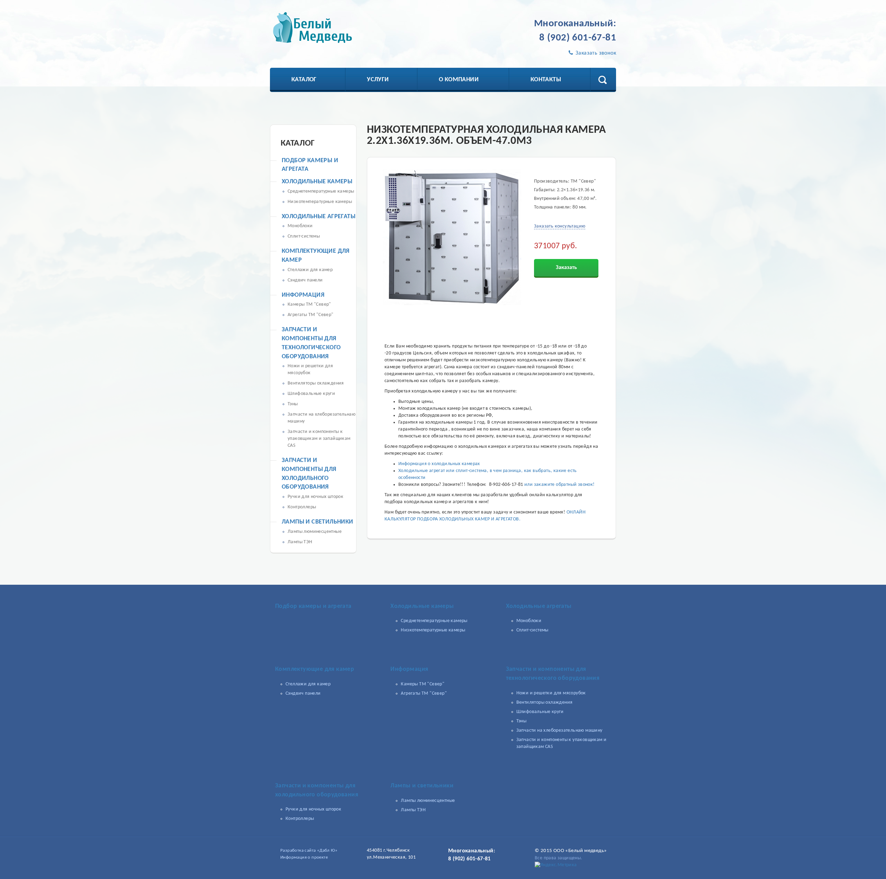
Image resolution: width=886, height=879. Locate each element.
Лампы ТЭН (300, 542)
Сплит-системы (304, 236)
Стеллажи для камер (310, 269)
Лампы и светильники (317, 522)
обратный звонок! (575, 484)
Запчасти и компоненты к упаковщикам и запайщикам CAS (319, 438)
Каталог (304, 79)
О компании (459, 79)
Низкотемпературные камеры (320, 201)
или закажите (540, 484)
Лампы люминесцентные (315, 531)
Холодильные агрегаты (318, 216)
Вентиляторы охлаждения (316, 383)
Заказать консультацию (559, 226)
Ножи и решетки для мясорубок (551, 693)
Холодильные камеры (317, 181)
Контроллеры (302, 507)
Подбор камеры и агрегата (313, 606)
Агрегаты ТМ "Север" (311, 314)
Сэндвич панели (305, 280)
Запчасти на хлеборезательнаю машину (559, 730)
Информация (303, 295)
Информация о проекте (304, 857)
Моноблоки (300, 226)
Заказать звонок (595, 53)
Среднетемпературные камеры (321, 191)
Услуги (378, 79)
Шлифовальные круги (311, 393)
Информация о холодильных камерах (439, 463)
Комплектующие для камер (314, 669)
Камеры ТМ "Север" (309, 304)
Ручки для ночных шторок (315, 496)
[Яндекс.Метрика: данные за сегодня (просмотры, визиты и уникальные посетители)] (556, 865)
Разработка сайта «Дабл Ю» (308, 850)
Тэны (293, 404)
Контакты (546, 79)
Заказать (566, 267)
